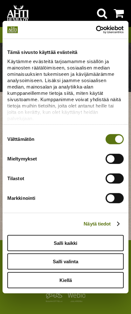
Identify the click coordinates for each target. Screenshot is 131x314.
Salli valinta (65, 261)
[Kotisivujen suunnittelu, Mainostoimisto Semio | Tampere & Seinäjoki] (55, 300)
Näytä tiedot (97, 223)
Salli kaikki (65, 242)
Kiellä (65, 280)
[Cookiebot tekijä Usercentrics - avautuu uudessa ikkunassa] (96, 30)
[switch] (115, 159)
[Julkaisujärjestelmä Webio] (75, 300)
